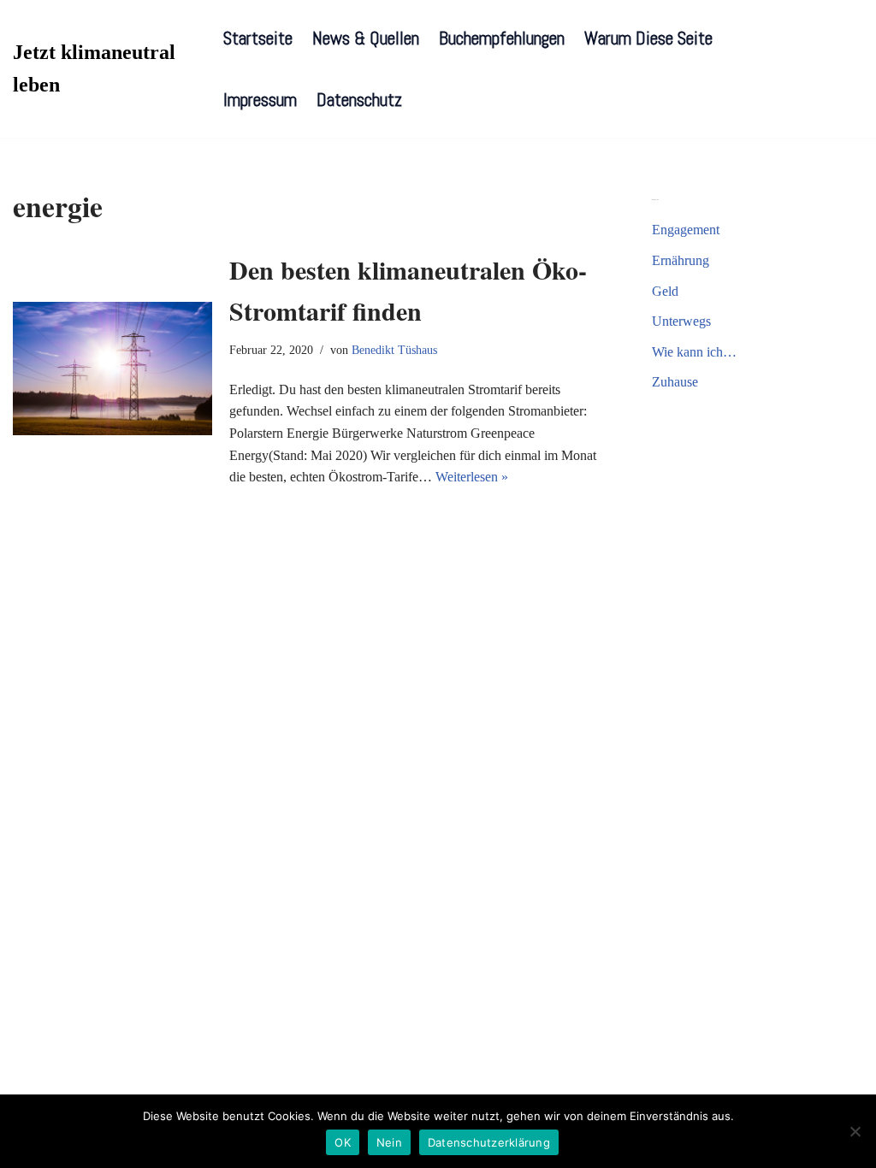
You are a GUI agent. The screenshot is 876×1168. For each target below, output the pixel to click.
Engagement (685, 229)
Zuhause (675, 382)
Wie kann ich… (694, 352)
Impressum (260, 99)
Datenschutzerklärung (489, 1142)
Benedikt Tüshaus (394, 350)
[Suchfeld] (848, 68)
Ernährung (680, 260)
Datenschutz (359, 99)
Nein (389, 1142)
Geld (665, 291)
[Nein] (854, 1131)
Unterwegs (681, 321)
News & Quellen (365, 38)
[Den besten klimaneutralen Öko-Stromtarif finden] (112, 368)
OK (342, 1142)
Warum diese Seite (648, 38)
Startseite (258, 38)
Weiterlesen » (471, 476)
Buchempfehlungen (502, 38)
